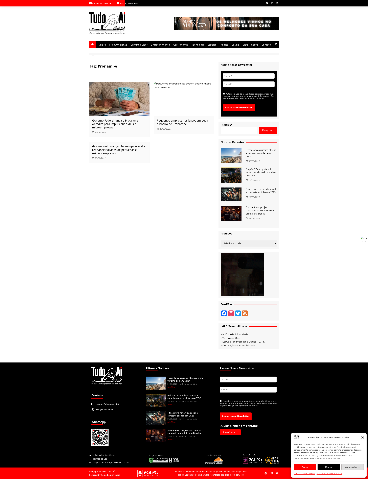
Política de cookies (304, 473)
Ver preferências (352, 467)
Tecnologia (198, 44)
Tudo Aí (101, 44)
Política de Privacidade (329, 473)
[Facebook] (266, 473)
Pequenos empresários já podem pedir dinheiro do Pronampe (182, 122)
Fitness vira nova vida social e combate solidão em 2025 (261, 190)
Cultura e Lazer (139, 44)
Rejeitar (328, 467)
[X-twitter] (277, 473)
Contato (266, 44)
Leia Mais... (171, 387)
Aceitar (305, 467)
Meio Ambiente (118, 44)
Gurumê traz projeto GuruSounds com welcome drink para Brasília (260, 210)
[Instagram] (271, 473)
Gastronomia (180, 44)
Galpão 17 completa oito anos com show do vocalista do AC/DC (261, 172)
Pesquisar (226, 124)
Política (224, 44)
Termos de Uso (230, 338)
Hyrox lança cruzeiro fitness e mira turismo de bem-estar (261, 153)
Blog (245, 44)
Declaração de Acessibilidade (238, 345)
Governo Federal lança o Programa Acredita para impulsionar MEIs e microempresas (115, 124)
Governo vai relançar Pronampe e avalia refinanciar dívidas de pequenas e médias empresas (118, 149)
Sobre (254, 44)
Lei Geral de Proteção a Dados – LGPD (243, 341)
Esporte (211, 44)
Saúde (235, 44)
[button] (362, 437)
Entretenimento (160, 44)
